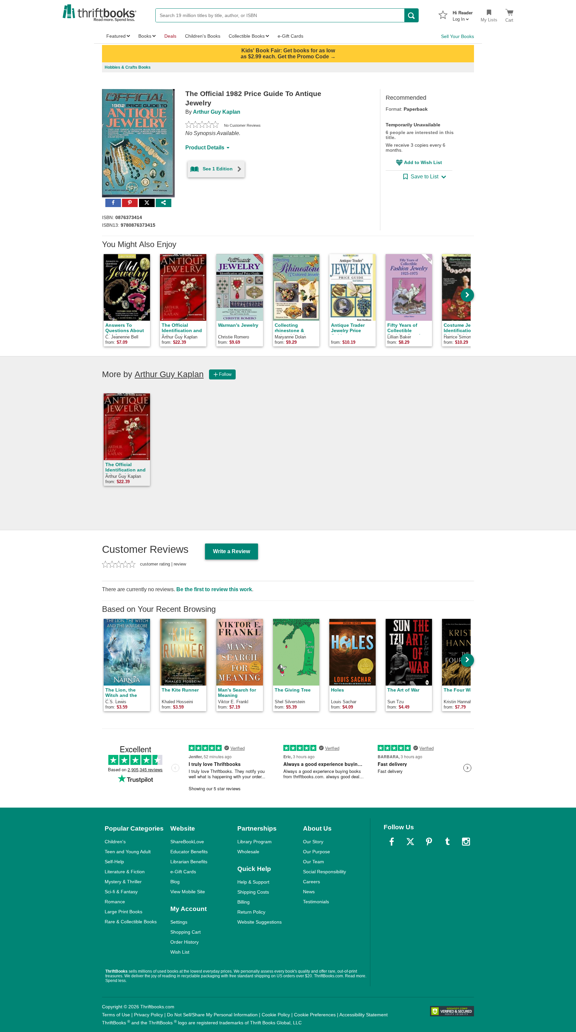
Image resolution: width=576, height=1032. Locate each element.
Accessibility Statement (363, 1014)
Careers (311, 881)
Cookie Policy (276, 1014)
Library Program (254, 841)
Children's (115, 841)
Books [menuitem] (144, 36)
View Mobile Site (187, 891)
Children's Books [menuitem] (202, 36)
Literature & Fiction (125, 871)
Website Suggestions (259, 922)
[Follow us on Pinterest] (429, 842)
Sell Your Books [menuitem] (457, 36)
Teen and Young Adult (128, 851)
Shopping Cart (185, 932)
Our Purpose (316, 851)
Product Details (204, 147)
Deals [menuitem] (170, 36)
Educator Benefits (189, 851)
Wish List (179, 952)
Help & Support (253, 882)
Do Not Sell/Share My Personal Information (212, 1014)
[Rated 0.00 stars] (202, 125)
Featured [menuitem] (116, 36)
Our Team (313, 861)
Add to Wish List (423, 162)
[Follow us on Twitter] (410, 842)
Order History (184, 942)
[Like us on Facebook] (392, 842)
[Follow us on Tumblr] (447, 842)
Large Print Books (123, 911)
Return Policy (251, 912)
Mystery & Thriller (123, 881)
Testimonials (316, 901)
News (309, 891)
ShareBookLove (187, 841)
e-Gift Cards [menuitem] (290, 36)
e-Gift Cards (183, 871)
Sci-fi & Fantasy (121, 891)
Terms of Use (116, 1014)
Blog (175, 881)
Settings (178, 922)
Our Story (313, 841)
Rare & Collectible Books (131, 921)
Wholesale (248, 851)
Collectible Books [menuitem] (247, 36)
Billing (243, 902)
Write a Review (231, 551)
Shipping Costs (253, 892)
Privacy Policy (148, 1014)
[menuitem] (463, 14)
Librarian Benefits (188, 861)
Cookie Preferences (315, 1014)
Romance (115, 901)
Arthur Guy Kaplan (216, 112)
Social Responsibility (324, 871)
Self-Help (114, 861)
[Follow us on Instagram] (466, 842)
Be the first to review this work (214, 589)
